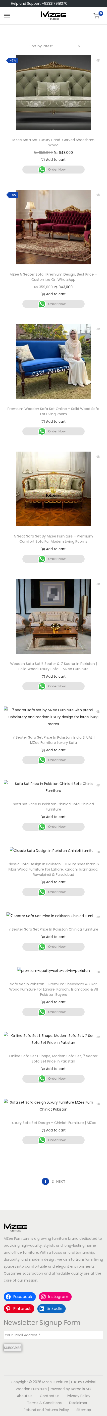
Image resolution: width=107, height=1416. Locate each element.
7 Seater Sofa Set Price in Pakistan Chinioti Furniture (53, 929)
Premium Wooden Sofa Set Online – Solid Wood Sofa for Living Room (53, 411)
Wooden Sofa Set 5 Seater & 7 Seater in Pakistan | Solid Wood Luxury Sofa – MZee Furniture (53, 666)
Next (60, 1181)
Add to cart (56, 159)
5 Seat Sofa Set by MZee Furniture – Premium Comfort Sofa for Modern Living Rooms (53, 539)
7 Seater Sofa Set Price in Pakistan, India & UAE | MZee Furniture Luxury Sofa (53, 740)
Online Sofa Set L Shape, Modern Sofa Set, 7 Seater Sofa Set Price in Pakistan (53, 1059)
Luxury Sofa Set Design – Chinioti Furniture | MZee (53, 1122)
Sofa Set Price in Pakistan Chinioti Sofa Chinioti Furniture (53, 807)
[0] (97, 16)
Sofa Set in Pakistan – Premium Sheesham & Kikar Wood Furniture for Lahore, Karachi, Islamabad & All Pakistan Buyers (53, 989)
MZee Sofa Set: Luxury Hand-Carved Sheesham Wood (53, 142)
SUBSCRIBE (12, 1347)
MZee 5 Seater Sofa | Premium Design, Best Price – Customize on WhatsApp (53, 277)
